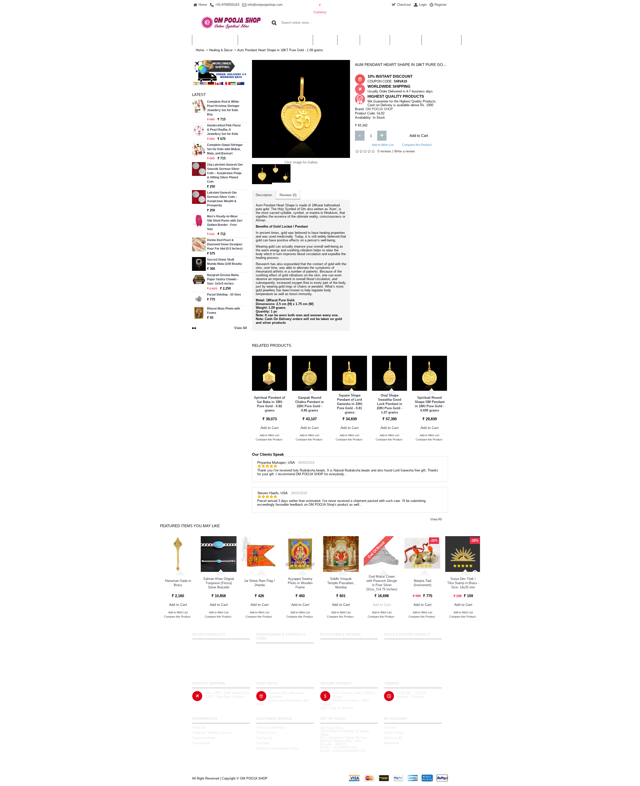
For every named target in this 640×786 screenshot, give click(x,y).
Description (264, 195)
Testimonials (201, 743)
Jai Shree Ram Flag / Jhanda (259, 583)
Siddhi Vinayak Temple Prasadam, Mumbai (340, 583)
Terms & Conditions (270, 727)
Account (390, 727)
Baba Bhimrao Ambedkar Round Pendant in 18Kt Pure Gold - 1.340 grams (349, 403)
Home (200, 50)
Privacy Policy (266, 733)
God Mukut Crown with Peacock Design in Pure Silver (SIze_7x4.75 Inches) (381, 583)
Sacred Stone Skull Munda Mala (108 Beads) (224, 262)
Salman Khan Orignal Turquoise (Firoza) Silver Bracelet (218, 583)
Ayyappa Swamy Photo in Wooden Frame (300, 583)
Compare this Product (417, 145)
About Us (199, 727)
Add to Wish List (383, 145)
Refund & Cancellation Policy (277, 748)
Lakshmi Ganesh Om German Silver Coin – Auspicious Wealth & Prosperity (222, 199)
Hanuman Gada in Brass (178, 583)
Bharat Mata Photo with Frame (223, 311)
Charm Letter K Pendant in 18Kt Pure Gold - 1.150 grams (389, 404)
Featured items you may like (190, 526)
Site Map (262, 743)
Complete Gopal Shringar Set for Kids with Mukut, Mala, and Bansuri (225, 149)
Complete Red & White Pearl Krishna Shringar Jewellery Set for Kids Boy (223, 108)
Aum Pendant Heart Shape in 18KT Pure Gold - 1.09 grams (280, 50)
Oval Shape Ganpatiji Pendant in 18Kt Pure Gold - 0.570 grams (309, 404)
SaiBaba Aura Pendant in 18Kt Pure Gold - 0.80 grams (269, 404)
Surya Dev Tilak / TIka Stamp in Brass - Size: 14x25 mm (463, 583)
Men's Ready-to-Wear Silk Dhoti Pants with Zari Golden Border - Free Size (224, 223)
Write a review (404, 151)
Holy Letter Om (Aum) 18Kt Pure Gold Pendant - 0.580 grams (429, 404)
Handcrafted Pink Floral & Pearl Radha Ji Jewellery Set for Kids (223, 130)
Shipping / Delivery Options (212, 733)
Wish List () (393, 738)
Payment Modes (204, 738)
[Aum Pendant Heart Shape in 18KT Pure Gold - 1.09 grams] (262, 174)
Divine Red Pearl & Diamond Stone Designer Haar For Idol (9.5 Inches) (224, 244)
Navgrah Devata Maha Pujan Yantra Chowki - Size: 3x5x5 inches (223, 279)
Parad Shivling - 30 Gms (224, 294)
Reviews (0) (288, 195)
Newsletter (391, 743)
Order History (393, 733)
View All (436, 519)
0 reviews (384, 151)
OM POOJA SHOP (379, 109)
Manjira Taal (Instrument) (422, 583)
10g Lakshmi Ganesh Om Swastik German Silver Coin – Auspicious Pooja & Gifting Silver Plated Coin (225, 173)
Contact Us (264, 738)
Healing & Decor (220, 50)
